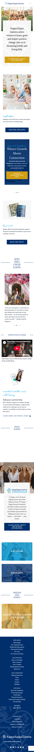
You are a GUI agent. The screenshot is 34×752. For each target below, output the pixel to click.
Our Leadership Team (17, 645)
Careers (17, 719)
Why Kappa (17, 640)
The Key (17, 682)
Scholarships (17, 695)
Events (17, 680)
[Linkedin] (23, 747)
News (17, 677)
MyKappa (17, 684)
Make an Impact (17, 662)
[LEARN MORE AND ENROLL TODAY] (17, 416)
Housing (17, 705)
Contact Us (17, 716)
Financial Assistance (17, 697)
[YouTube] (20, 747)
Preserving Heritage (17, 692)
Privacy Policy (17, 727)
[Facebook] (11, 747)
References (17, 669)
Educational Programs (17, 649)
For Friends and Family (17, 654)
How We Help (17, 701)
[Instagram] (13, 747)
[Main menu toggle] (30, 3)
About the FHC (17, 708)
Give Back (17, 688)
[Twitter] (16, 747)
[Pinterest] (18, 747)
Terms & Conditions (17, 724)
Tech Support (17, 722)
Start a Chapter (17, 664)
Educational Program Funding (17, 699)
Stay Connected (17, 673)
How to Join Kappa (17, 660)
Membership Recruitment (17, 667)
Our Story (17, 651)
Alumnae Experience (17, 675)
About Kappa (17, 642)
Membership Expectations (17, 647)
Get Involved (17, 658)
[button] (17, 60)
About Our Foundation (17, 690)
